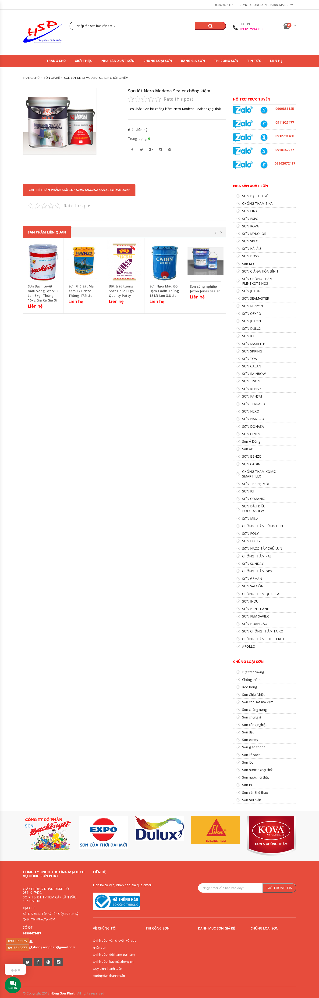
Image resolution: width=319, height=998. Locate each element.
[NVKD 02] (264, 151)
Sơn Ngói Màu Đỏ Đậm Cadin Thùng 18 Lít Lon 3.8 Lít (164, 291)
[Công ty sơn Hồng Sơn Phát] (43, 33)
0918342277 (17, 947)
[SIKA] (215, 830)
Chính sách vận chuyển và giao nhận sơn (114, 944)
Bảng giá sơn (193, 60)
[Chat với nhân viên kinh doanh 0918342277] (243, 110)
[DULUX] (159, 828)
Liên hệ (276, 60)
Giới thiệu (83, 60)
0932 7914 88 (251, 28)
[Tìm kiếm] (210, 26)
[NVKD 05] (264, 165)
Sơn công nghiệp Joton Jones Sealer (205, 288)
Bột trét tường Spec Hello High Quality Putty (121, 291)
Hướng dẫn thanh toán (109, 975)
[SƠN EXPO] (103, 832)
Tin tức (254, 60)
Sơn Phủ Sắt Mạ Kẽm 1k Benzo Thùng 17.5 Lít (81, 291)
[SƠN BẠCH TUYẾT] (47, 833)
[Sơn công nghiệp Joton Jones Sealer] (205, 261)
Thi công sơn (226, 60)
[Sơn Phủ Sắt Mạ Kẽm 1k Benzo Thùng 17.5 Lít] (84, 261)
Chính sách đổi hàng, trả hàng (114, 954)
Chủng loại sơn (157, 60)
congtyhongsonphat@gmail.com (266, 5)
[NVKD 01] (264, 137)
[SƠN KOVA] (271, 836)
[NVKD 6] (264, 110)
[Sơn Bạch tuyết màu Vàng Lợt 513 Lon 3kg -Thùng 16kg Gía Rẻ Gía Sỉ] (43, 261)
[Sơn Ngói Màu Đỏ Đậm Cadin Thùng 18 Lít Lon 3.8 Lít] (165, 261)
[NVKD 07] (264, 124)
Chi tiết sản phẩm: (79, 189)
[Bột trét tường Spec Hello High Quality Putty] (124, 261)
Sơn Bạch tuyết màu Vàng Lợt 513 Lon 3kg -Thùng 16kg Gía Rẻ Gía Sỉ (42, 293)
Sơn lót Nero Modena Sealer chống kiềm (169, 90)
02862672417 (224, 5)
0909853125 (17, 941)
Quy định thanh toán (107, 968)
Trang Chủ (56, 60)
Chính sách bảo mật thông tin (113, 961)
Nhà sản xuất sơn (118, 60)
